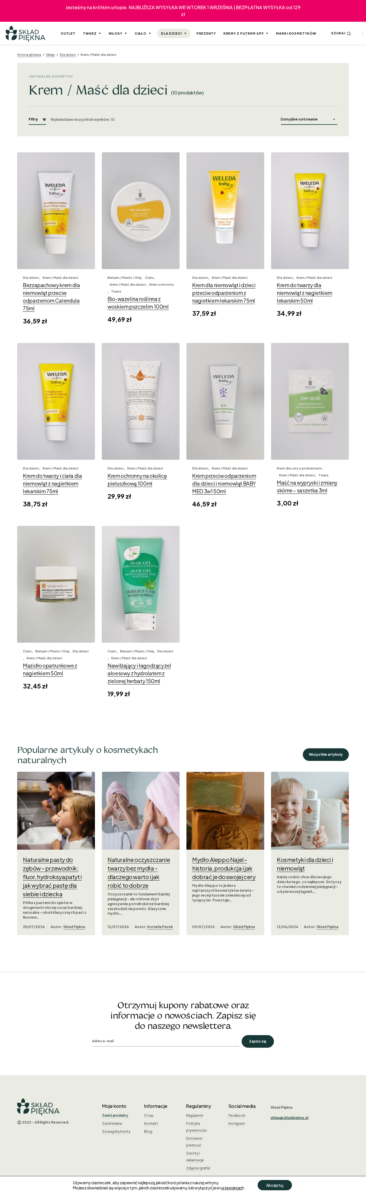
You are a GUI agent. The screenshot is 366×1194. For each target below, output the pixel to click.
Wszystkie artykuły (326, 754)
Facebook (236, 1115)
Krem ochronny (161, 284)
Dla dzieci (68, 54)
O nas (149, 1115)
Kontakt (151, 1123)
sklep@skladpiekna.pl (289, 1118)
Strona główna (29, 54)
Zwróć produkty (115, 1115)
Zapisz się (257, 1041)
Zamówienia (112, 1123)
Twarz (116, 291)
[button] (341, 33)
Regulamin (194, 1115)
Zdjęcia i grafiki (198, 1168)
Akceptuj (274, 1185)
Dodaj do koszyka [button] (56, 257)
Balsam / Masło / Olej (124, 277)
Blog (148, 1131)
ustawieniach (232, 1187)
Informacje (155, 1106)
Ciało (149, 277)
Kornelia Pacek (160, 927)
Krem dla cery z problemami (299, 468)
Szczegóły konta (116, 1131)
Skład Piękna (74, 927)
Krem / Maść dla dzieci (60, 277)
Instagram (236, 1123)
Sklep (50, 54)
